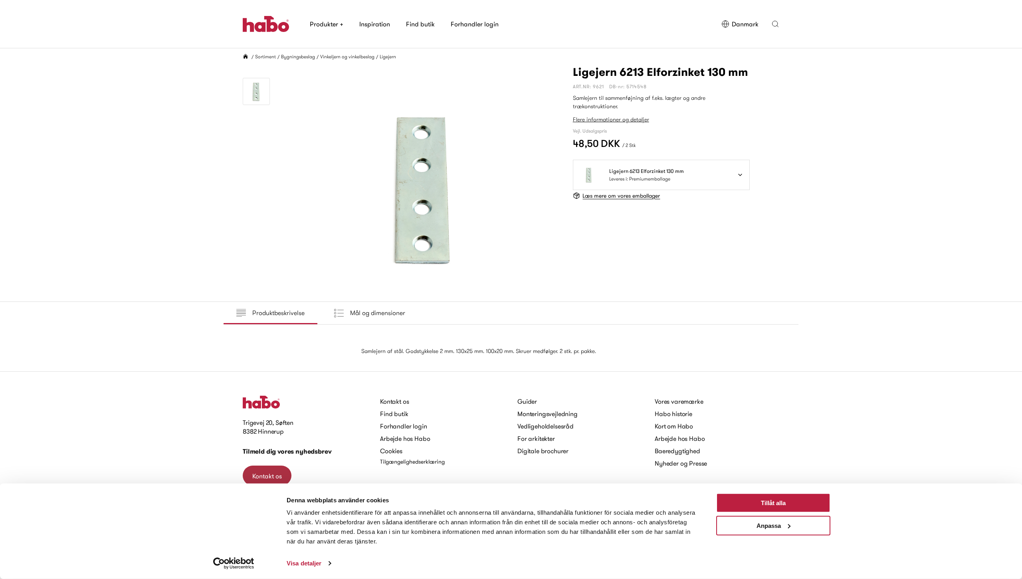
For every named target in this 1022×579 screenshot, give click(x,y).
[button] (775, 24)
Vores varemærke (679, 401)
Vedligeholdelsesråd (545, 426)
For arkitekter (536, 438)
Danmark (745, 24)
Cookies (391, 451)
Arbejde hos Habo (405, 438)
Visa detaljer (304, 563)
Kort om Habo (674, 426)
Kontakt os (267, 476)
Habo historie (673, 414)
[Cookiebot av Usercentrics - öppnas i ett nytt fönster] (234, 563)
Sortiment (265, 56)
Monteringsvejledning (547, 414)
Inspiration (374, 24)
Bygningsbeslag (298, 56)
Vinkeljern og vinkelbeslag (347, 56)
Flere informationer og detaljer (611, 119)
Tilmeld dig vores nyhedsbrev (287, 451)
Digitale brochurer (542, 451)
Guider (527, 401)
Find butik (420, 24)
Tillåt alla (773, 503)
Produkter (326, 24)
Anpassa (769, 525)
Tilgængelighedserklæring (412, 461)
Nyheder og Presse (681, 463)
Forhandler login (475, 24)
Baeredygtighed (677, 451)
